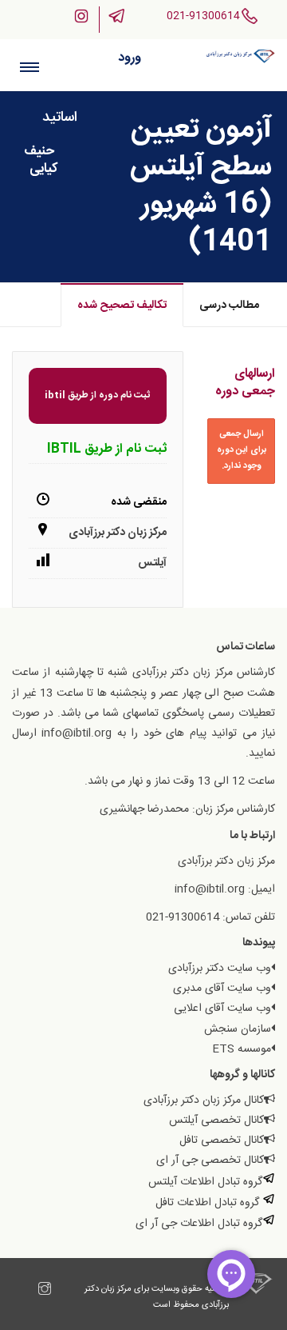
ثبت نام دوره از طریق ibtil (98, 395)
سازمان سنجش (237, 1029)
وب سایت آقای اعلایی (222, 1008)
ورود (129, 58)
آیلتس (152, 563)
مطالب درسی (229, 305)
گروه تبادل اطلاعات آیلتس (205, 1182)
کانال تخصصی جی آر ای (210, 1160)
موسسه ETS (241, 1049)
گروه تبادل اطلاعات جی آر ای (199, 1223)
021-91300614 (203, 16)
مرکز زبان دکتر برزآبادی (118, 532)
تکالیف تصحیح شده (122, 305)
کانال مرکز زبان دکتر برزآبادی (204, 1100)
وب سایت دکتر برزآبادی (219, 968)
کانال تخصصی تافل (221, 1140)
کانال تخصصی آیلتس (216, 1120)
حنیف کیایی (40, 160)
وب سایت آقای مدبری (222, 988)
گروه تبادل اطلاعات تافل (208, 1202)
